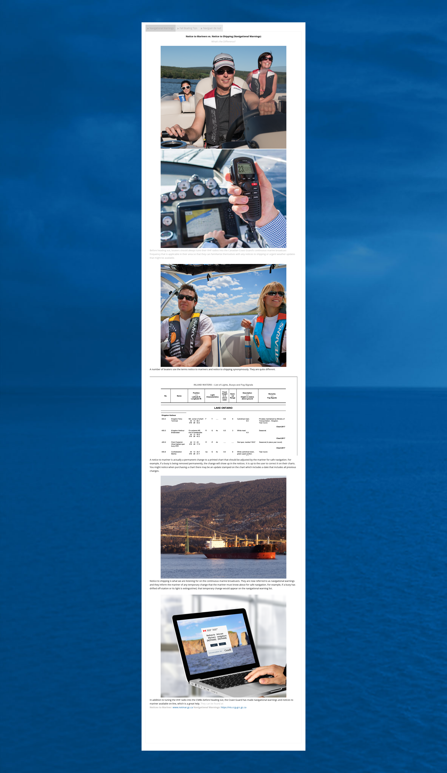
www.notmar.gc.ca (183, 707)
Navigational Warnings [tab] (162, 28)
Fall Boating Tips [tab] (188, 28)
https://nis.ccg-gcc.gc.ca (233, 707)
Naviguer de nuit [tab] (212, 28)
